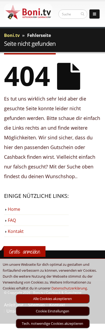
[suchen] (83, 13)
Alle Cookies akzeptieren (52, 298)
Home (14, 209)
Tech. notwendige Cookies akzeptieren (52, 323)
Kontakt (16, 231)
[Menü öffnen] (94, 14)
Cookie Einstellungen (52, 311)
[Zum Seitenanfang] (95, 324)
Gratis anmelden (24, 252)
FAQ (12, 220)
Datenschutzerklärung (69, 288)
